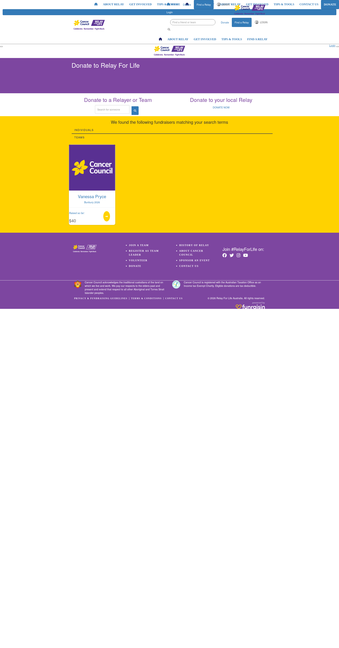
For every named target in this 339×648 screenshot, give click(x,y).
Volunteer (138, 260)
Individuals (84, 130)
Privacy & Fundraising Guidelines (100, 298)
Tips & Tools (167, 4)
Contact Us (189, 266)
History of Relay (194, 245)
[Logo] (250, 10)
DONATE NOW (221, 107)
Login (225, 4)
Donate (187, 4)
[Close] (337, 46)
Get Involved (140, 4)
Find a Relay (204, 4)
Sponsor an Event (194, 260)
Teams (79, 137)
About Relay (113, 4)
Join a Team (139, 245)
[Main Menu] (1, 46)
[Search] (169, 29)
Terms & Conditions (146, 298)
